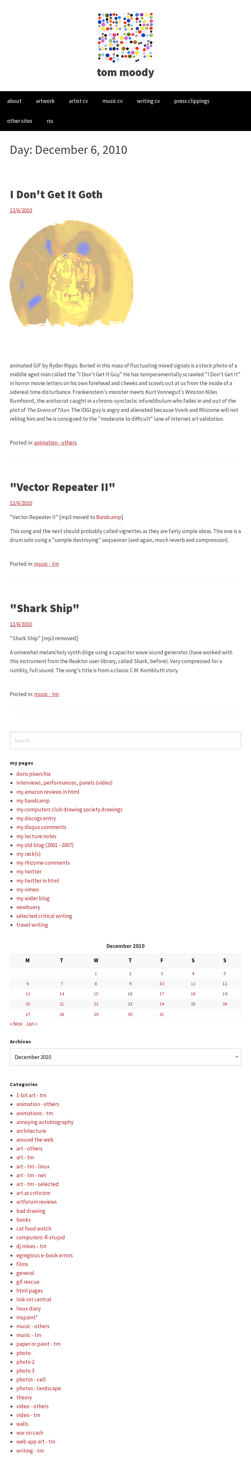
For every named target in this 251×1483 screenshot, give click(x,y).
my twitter (29, 871)
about (14, 101)
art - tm (25, 1157)
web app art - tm (35, 1441)
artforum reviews (36, 1201)
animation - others (55, 442)
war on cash (29, 1432)
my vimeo (27, 889)
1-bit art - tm (31, 1095)
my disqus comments (41, 827)
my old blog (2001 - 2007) (45, 845)
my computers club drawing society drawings (69, 809)
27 (27, 1014)
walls (22, 1423)
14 (61, 994)
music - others (33, 1326)
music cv (112, 101)
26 (225, 1004)
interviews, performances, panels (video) (64, 782)
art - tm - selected (37, 1184)
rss (50, 120)
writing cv (148, 101)
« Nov (16, 1023)
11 (193, 983)
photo (23, 1353)
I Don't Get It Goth (56, 194)
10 (161, 983)
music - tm (46, 563)
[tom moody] (125, 37)
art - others (29, 1148)
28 (61, 1014)
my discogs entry (36, 818)
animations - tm (34, 1113)
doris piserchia (33, 773)
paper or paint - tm (38, 1343)
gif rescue (28, 1281)
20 (27, 1004)
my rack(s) (28, 853)
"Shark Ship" (44, 608)
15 (96, 994)
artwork (45, 101)
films (22, 1264)
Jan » (31, 1023)
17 (161, 994)
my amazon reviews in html (47, 791)
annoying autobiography (45, 1122)
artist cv (78, 101)
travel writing (32, 924)
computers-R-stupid (40, 1237)
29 (96, 1014)
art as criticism (33, 1193)
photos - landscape (38, 1388)
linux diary (28, 1308)
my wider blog (33, 898)
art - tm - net (31, 1175)
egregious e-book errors (44, 1255)
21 (61, 1004)
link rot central (33, 1299)
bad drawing (30, 1210)
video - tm (28, 1415)
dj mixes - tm (31, 1246)
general (25, 1273)
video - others (32, 1406)
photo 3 (25, 1370)
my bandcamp (33, 800)
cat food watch (33, 1228)
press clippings (191, 101)
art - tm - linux (33, 1166)
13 (27, 994)
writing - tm (30, 1450)
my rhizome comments (43, 862)
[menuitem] (14, 101)
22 (96, 1004)
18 (193, 994)
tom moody (125, 72)
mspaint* (27, 1317)
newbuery (28, 907)
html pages (29, 1290)
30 (130, 1014)
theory (24, 1397)
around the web (35, 1139)
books (23, 1219)
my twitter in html (37, 880)
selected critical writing (44, 916)
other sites (19, 120)
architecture (31, 1130)
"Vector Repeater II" (62, 487)
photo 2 (25, 1361)
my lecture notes (36, 836)
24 (161, 1004)
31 (161, 1014)
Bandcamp (108, 517)
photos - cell (31, 1379)
